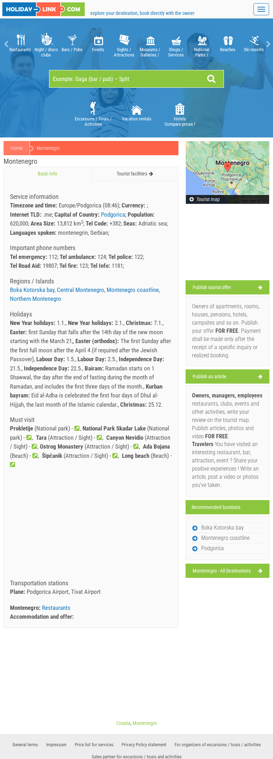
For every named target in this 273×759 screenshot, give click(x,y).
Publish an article (209, 376)
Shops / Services (176, 52)
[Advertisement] (91, 526)
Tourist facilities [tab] (132, 174)
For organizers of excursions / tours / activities (218, 744)
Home (16, 148)
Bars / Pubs (71, 49)
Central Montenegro (80, 289)
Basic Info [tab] (47, 174)
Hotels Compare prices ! (180, 121)
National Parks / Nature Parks (202, 52)
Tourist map (208, 199)
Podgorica (113, 214)
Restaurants (20, 49)
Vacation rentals (136, 118)
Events (98, 49)
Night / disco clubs (46, 52)
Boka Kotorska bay (32, 289)
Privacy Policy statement (144, 744)
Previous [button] (5, 44)
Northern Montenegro (35, 298)
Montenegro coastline (133, 289)
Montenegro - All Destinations (222, 571)
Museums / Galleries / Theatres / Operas (150, 52)
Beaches (227, 49)
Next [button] (267, 44)
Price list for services (94, 744)
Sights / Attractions (124, 52)
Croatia (123, 723)
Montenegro (145, 723)
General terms (25, 744)
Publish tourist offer (212, 287)
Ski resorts (254, 49)
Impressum (56, 744)
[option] (20, 44)
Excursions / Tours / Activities (93, 121)
